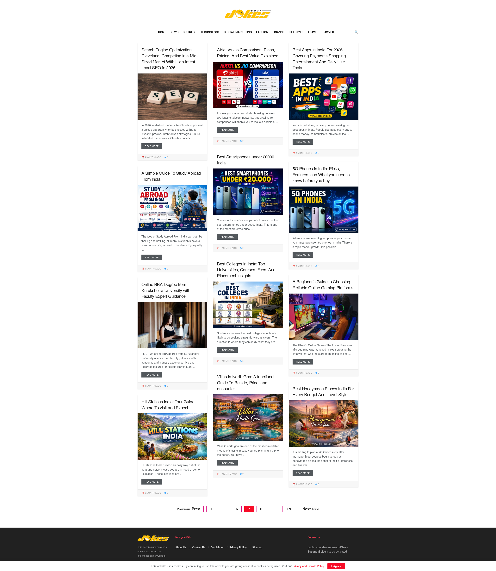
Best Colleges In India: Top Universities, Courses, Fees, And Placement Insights (246, 270)
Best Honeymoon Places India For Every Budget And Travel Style (323, 391)
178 (289, 508)
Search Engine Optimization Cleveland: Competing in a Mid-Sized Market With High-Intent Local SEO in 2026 (169, 58)
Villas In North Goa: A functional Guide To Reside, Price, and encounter (245, 382)
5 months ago (152, 492)
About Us (180, 547)
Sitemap (257, 547)
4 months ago (152, 157)
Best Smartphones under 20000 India (245, 160)
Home (162, 32)
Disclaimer (217, 547)
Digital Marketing (238, 32)
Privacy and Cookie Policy (308, 566)
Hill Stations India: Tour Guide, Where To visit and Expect (168, 404)
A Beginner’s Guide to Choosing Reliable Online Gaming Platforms (323, 284)
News (174, 32)
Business (189, 32)
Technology (210, 32)
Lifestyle (296, 32)
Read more (152, 146)
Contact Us (198, 547)
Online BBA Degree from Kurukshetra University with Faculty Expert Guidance (165, 290)
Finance (278, 32)
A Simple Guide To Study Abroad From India (171, 176)
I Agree (336, 566)
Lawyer (328, 32)
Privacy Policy (238, 547)
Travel (313, 32)
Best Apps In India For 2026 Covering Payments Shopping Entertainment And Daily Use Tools (319, 58)
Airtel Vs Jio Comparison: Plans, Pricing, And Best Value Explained (247, 53)
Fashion (262, 32)
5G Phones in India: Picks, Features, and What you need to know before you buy (321, 174)
